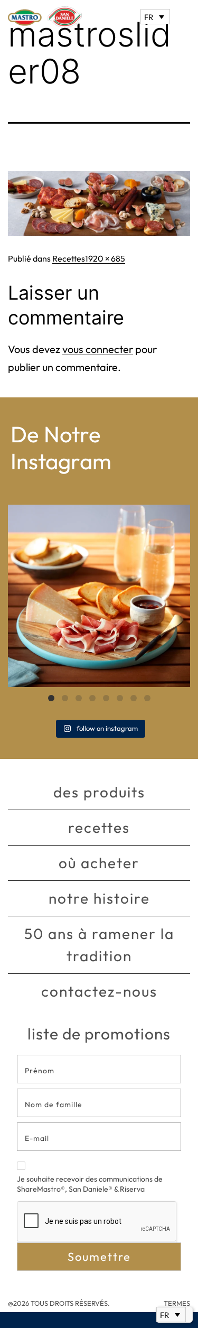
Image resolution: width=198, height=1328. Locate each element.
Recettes (68, 258)
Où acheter (99, 862)
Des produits (99, 792)
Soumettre (99, 1256)
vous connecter (97, 349)
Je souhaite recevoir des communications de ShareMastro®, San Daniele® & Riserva (90, 1184)
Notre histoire (99, 898)
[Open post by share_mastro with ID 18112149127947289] (99, 596)
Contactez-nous (99, 991)
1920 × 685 (105, 258)
